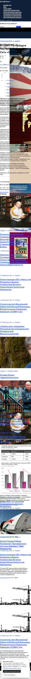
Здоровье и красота (14, 55)
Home (4, 7)
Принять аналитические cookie (12, 671)
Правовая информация (12, 14)
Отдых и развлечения (14, 72)
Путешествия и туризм (15, 64)
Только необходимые (9, 675)
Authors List (7, 5)
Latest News (7, 8)
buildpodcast (5, 64)
